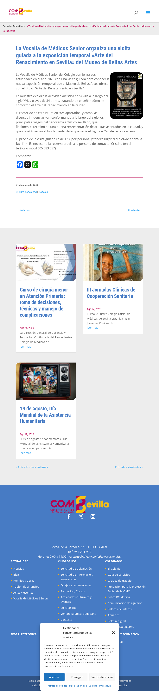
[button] (113, 633)
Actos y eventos (23, 592)
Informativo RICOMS (121, 627)
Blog (16, 574)
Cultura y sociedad (26, 192)
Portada (7, 26)
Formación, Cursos (73, 591)
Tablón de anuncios (26, 586)
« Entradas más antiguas (32, 467)
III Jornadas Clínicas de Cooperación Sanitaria (111, 293)
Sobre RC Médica (119, 597)
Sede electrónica (24, 634)
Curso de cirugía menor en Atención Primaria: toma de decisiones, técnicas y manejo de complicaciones (44, 302)
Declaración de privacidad (83, 685)
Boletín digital (117, 621)
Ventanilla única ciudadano (78, 614)
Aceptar (54, 677)
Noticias (43, 192)
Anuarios (113, 615)
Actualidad (18, 26)
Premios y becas (23, 580)
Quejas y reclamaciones (76, 585)
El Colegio (114, 568)
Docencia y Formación (122, 634)
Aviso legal (38, 685)
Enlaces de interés (120, 609)
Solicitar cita (69, 608)
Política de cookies (57, 685)
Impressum (105, 685)
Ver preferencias (102, 677)
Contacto (66, 620)
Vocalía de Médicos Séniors (31, 598)
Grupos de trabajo (119, 580)
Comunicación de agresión (125, 603)
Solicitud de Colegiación (76, 568)
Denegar (77, 677)
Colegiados (114, 561)
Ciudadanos (67, 561)
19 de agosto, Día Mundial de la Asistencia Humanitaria (45, 415)
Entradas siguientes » (129, 467)
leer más (25, 346)
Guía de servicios (119, 574)
